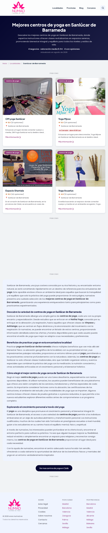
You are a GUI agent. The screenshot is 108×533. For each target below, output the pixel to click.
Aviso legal (43, 504)
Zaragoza (66, 516)
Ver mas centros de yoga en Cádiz (54, 468)
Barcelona (67, 508)
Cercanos (91, 8)
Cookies (41, 512)
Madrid (65, 504)
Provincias (71, 8)
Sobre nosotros (45, 516)
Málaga (65, 527)
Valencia (66, 512)
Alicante (90, 516)
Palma (65, 520)
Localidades (57, 8)
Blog (81, 8)
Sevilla (65, 523)
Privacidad (43, 508)
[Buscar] (102, 7)
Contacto (42, 520)
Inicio (5, 63)
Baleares (90, 523)
